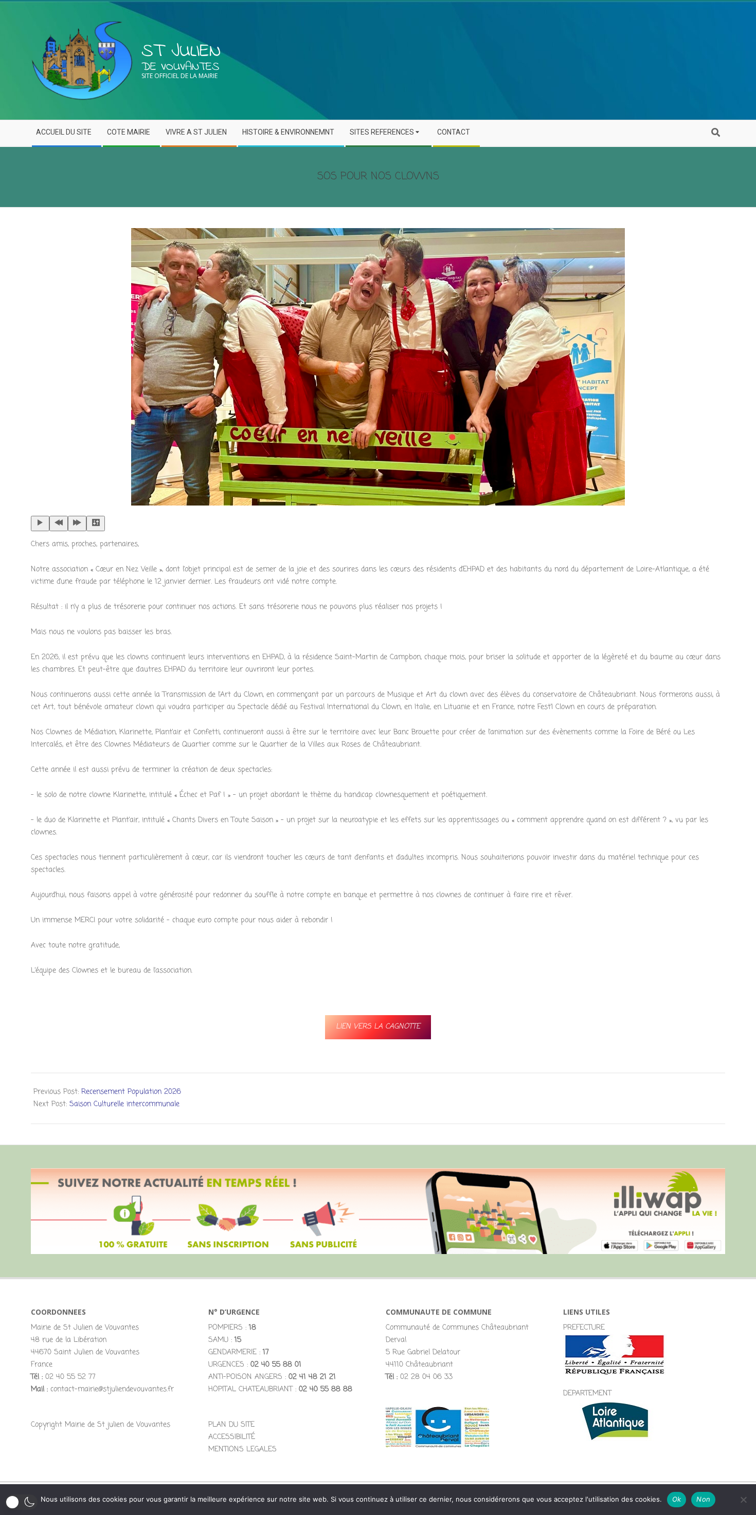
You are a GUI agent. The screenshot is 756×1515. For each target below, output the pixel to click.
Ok (676, 1499)
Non (703, 1499)
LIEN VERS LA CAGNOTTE (378, 1026)
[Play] (40, 523)
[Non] (743, 1499)
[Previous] (58, 523)
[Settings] (95, 523)
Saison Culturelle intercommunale (124, 1104)
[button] (21, 1502)
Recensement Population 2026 (131, 1092)
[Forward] (77, 523)
